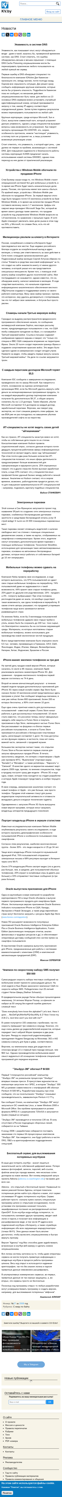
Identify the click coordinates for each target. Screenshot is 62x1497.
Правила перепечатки (16, 1428)
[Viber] (20, 34)
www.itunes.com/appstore (14, 917)
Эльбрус (19, 1069)
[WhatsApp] (24, 34)
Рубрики (9, 1431)
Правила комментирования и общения (24, 1479)
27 (15, 1303)
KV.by (6, 11)
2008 (21, 1303)
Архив (8, 1438)
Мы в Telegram (31, 1364)
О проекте (10, 1422)
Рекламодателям (13, 1462)
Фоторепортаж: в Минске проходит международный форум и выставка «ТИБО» (45, 1346)
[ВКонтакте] (12, 34)
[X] (7, 34)
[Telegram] (3, 34)
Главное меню (31, 19)
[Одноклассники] (16, 34)
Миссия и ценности (14, 1425)
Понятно (7, 1493)
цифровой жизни (43, 1166)
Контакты (9, 1451)
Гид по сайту (11, 1473)
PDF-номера (11, 1441)
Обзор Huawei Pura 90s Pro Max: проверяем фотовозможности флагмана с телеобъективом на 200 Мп (16, 1343)
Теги (7, 1434)
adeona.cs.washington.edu (31, 1179)
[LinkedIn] (28, 34)
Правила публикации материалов (21, 1476)
